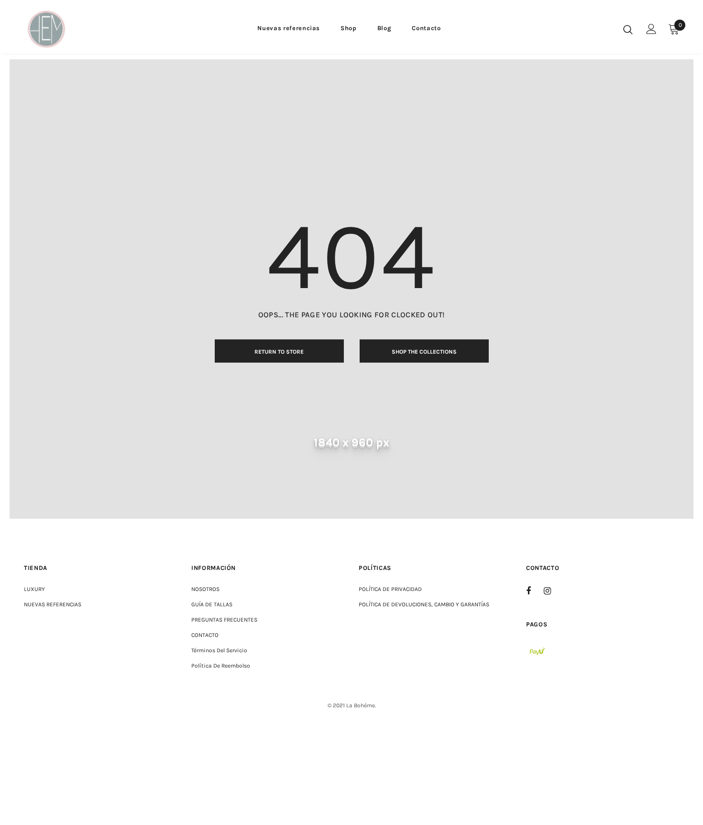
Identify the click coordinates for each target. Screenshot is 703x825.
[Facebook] (534, 590)
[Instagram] (552, 590)
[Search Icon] (628, 29)
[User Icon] (651, 28)
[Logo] (52, 29)
